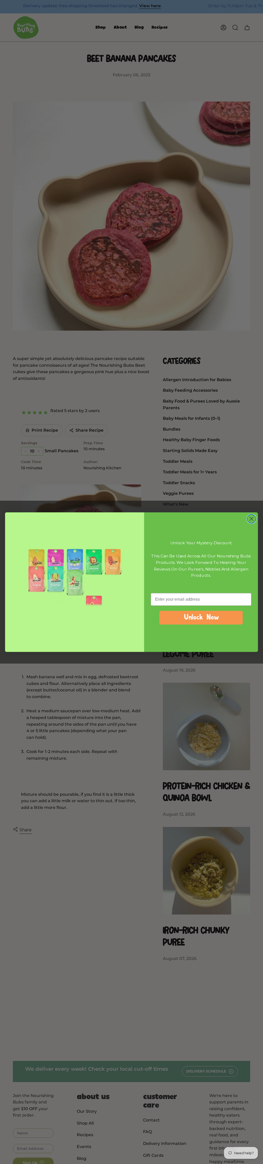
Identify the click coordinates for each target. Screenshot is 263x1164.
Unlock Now (201, 618)
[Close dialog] (251, 518)
